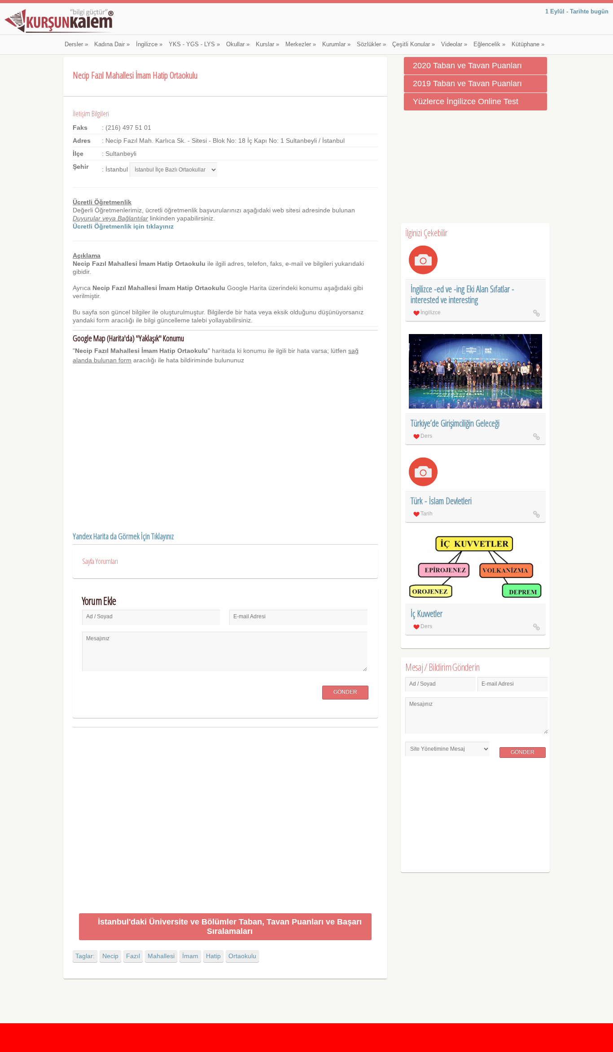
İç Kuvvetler (426, 613)
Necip (110, 956)
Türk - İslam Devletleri (441, 501)
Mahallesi (161, 956)
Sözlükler (371, 44)
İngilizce (149, 44)
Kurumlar (336, 44)
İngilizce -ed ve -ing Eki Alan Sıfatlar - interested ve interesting (462, 294)
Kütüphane (528, 44)
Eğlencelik (489, 44)
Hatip (213, 956)
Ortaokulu (242, 956)
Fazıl (133, 956)
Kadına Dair (112, 44)
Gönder (345, 692)
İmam (190, 956)
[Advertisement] (225, 822)
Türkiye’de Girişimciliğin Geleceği (455, 423)
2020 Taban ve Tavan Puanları (467, 65)
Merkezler (300, 44)
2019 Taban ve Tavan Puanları (467, 83)
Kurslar (267, 44)
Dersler (76, 44)
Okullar (238, 44)
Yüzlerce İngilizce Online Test (465, 101)
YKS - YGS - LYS (194, 44)
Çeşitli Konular (413, 44)
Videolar (454, 44)
